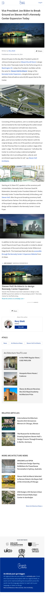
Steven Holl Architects (19, 71)
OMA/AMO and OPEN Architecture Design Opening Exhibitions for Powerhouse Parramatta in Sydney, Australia (29, 464)
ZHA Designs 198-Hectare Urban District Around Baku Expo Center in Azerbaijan (29, 495)
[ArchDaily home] (22, 2)
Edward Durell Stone (28, 62)
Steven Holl (6, 197)
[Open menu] (2, 2)
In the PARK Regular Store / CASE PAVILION (29, 359)
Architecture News (17, 343)
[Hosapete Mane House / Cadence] (10, 379)
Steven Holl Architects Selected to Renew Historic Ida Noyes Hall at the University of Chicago (29, 479)
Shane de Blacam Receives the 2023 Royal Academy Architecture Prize (29, 392)
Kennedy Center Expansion (11, 74)
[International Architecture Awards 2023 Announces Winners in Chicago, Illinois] (8, 423)
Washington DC (7, 68)
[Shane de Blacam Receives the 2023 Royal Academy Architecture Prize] (10, 394)
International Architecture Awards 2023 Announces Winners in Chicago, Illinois (27, 421)
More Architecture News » (34, 506)
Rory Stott (20, 321)
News (5, 343)
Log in (40, 2)
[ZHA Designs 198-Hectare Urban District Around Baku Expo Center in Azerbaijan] (8, 497)
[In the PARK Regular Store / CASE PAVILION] (10, 363)
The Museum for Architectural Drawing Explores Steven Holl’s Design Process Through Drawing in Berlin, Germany (30, 437)
